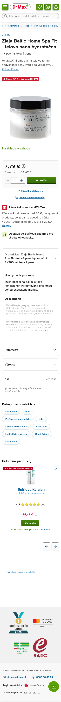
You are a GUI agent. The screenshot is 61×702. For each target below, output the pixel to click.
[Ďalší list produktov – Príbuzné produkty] (55, 546)
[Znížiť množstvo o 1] (8, 180)
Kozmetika (11, 411)
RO (34, 692)
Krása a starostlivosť (16, 426)
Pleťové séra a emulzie (17, 419)
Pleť (27, 411)
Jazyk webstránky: (13, 685)
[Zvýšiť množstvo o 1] (21, 180)
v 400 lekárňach (42, 529)
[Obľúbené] (39, 7)
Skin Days (41, 426)
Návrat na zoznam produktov (21, 571)
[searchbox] (30, 16)
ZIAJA (6, 35)
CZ (25, 692)
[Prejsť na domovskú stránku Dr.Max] (20, 6)
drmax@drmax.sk (17, 677)
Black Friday (42, 434)
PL (30, 692)
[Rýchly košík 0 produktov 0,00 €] (56, 7)
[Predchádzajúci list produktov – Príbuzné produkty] (46, 546)
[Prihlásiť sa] (47, 7)
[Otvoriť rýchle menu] (5, 7)
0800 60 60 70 (44, 677)
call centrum (40, 330)
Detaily (6, 225)
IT (39, 692)
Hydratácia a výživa (16, 434)
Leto (41, 419)
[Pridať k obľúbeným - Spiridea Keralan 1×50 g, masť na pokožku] (55, 469)
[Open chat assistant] (53, 686)
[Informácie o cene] (23, 166)
